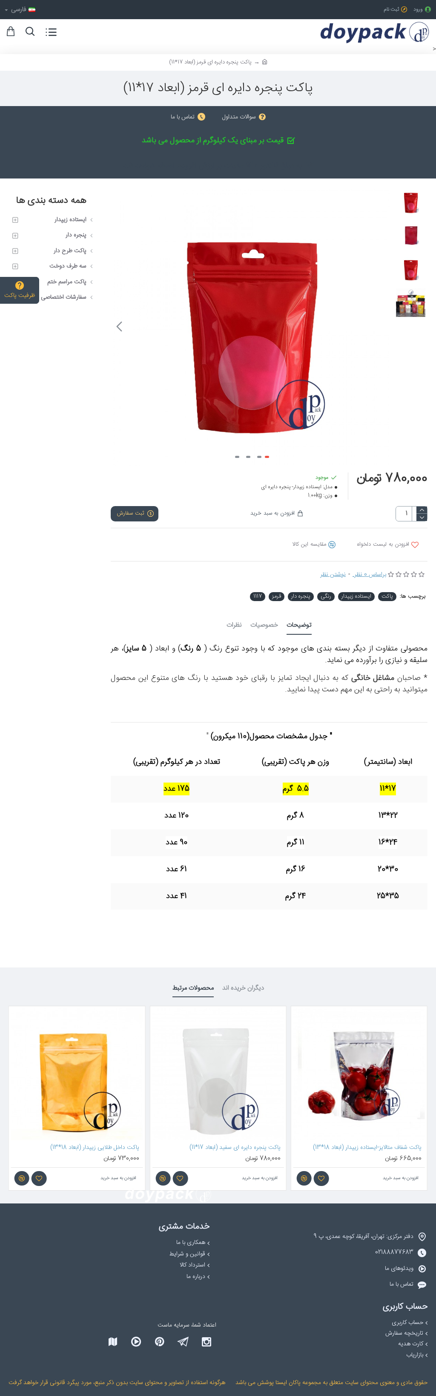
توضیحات (299, 626)
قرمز (276, 596)
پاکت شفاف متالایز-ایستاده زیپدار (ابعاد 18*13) (367, 1147)
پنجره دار (300, 596)
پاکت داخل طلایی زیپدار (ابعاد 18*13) (94, 1147)
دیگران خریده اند (243, 988)
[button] (381, 326)
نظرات (234, 626)
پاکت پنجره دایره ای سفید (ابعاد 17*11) (235, 1147)
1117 (257, 596)
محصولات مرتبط (193, 988)
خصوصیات (264, 626)
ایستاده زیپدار (356, 596)
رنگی (326, 596)
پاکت (387, 596)
